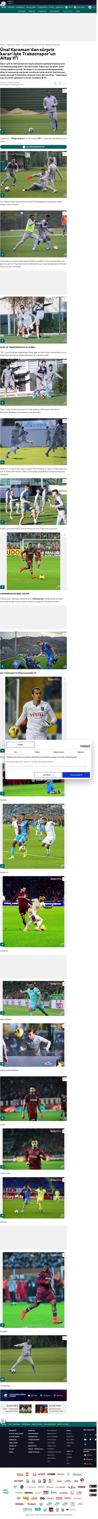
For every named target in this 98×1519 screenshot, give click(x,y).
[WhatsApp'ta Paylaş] (60, 83)
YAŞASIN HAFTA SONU (54, 1452)
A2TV (68, 1463)
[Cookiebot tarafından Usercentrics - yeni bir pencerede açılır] (81, 746)
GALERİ (11, 1449)
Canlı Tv (70, 1451)
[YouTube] (85, 1439)
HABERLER (12, 1440)
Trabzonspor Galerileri (13, 45)
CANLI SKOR (13, 1443)
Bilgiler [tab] (37, 752)
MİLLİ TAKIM (70, 1440)
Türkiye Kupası (17, 138)
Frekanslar (26, 1424)
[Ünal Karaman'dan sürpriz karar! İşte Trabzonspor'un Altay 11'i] (33, 111)
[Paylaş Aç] (94, 7)
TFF (39, 138)
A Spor (2, 45)
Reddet (20, 744)
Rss (10, 1424)
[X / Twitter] (90, 1435)
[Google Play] (45, 1395)
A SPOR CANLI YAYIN (16, 1433)
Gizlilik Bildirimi (50, 1424)
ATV (68, 1460)
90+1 (48, 1461)
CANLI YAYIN (81, 7)
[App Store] (32, 1395)
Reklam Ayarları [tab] (59, 752)
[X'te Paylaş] (55, 83)
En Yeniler (22, 11)
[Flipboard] (90, 1439)
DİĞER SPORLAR (34, 1452)
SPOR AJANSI (51, 1440)
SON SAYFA (50, 1449)
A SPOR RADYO (14, 1437)
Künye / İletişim (62, 1424)
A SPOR (69, 1454)
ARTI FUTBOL (51, 1458)
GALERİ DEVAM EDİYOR (35, 147)
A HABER (69, 1457)
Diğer (78, 11)
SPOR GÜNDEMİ (52, 1437)
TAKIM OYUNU (51, 1446)
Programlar (52, 1430)
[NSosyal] (96, 1439)
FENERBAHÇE (20, 7)
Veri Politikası (37, 1424)
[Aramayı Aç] (96, 1424)
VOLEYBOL (70, 1443)
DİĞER (69, 1446)
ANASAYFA (12, 1430)
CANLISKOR (10, 2)
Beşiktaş (32, 11)
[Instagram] (96, 1435)
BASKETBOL (60, 7)
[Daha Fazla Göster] (65, 83)
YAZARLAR (12, 1446)
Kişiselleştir (47, 775)
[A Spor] (3, 5)
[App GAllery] (58, 1395)
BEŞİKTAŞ (11, 7)
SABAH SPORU (52, 1433)
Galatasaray (54, 11)
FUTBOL (51, 7)
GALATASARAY (31, 7)
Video (69, 1430)
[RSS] (85, 1444)
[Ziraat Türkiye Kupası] (90, 7)
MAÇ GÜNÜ (51, 1455)
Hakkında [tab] (80, 752)
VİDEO (70, 7)
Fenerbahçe (42, 11)
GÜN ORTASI (51, 1443)
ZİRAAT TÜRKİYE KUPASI (36, 1449)
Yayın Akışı (16, 1424)
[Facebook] (85, 1435)
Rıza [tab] (15, 752)
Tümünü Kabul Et (76, 775)
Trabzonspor (67, 11)
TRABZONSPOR (42, 7)
